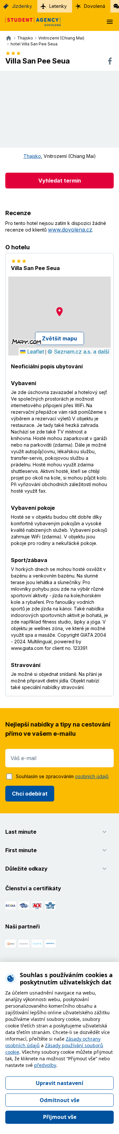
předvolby (45, 1065)
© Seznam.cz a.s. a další (78, 351)
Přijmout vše (59, 1117)
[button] (59, 311)
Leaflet (34, 351)
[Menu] (110, 22)
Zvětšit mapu (59, 338)
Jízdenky (22, 6)
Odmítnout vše (59, 1100)
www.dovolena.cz (70, 229)
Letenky (58, 6)
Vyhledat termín (59, 180)
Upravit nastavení (59, 1083)
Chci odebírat (30, 793)
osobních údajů (91, 776)
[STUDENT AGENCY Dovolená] (30, 21)
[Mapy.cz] (26, 341)
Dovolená (94, 6)
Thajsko (32, 156)
